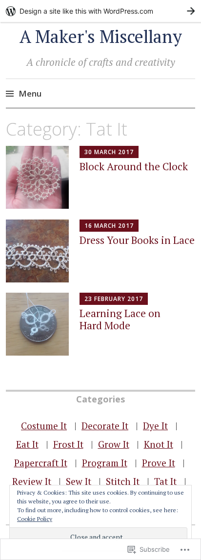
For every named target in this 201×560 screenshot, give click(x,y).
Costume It (44, 426)
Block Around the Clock (134, 166)
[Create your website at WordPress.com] (100, 11)
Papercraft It (40, 463)
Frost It (68, 444)
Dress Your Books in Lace (137, 240)
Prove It (158, 463)
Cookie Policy (34, 518)
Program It (104, 463)
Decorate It (104, 426)
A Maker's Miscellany (101, 36)
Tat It (165, 481)
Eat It (27, 444)
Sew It (78, 481)
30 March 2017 (109, 152)
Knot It (158, 444)
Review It (31, 481)
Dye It (155, 426)
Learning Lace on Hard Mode (120, 319)
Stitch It (123, 481)
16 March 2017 (109, 225)
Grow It (113, 444)
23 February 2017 (113, 299)
